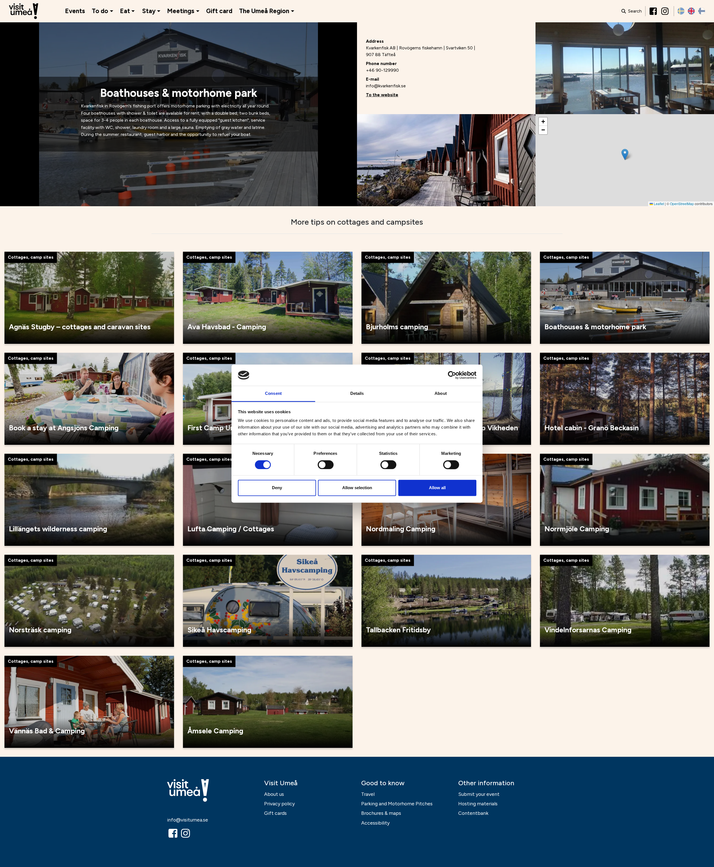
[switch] (326, 464)
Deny (277, 488)
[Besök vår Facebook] (654, 11)
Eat (125, 11)
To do (100, 11)
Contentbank (473, 813)
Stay (149, 11)
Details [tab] (357, 393)
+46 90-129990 (382, 70)
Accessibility (375, 823)
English (691, 11)
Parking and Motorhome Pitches (397, 803)
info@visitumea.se (187, 820)
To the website (382, 94)
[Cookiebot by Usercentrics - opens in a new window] (452, 375)
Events (75, 11)
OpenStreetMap (682, 203)
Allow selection (357, 488)
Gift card (219, 11)
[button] (624, 154)
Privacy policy (279, 803)
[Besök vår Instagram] (665, 11)
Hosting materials (478, 803)
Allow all (437, 488)
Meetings (180, 11)
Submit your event (479, 794)
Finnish (701, 11)
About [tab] (441, 393)
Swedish (680, 11)
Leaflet (658, 203)
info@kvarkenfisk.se (386, 85)
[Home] (23, 11)
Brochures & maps (381, 813)
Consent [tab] (273, 393)
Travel (368, 794)
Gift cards (275, 813)
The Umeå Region (264, 11)
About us (274, 794)
